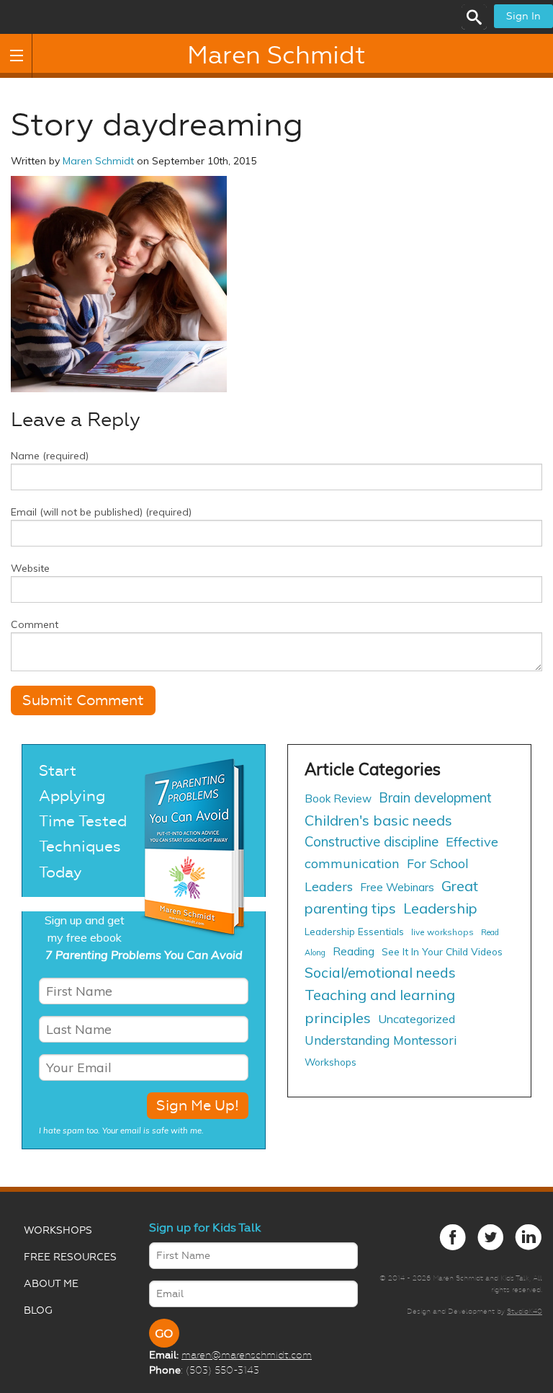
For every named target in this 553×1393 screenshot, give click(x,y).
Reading (353, 951)
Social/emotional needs (380, 972)
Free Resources (70, 1257)
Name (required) (50, 455)
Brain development (435, 798)
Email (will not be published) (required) (101, 511)
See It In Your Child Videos (442, 951)
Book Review (338, 798)
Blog (38, 1310)
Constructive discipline (372, 841)
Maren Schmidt (276, 55)
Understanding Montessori (381, 1040)
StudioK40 (524, 1311)
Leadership (440, 908)
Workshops (330, 1062)
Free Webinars (397, 887)
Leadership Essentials (354, 931)
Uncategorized (416, 1019)
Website (30, 568)
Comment (34, 624)
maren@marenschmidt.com (246, 1355)
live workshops (442, 932)
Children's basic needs (378, 820)
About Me (51, 1284)
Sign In (523, 16)
